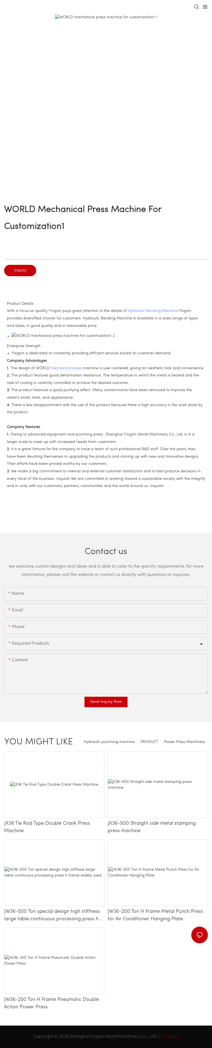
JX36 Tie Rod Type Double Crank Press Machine (47, 827)
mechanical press (66, 368)
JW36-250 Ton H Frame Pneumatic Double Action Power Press (51, 1003)
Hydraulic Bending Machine (152, 311)
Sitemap (170, 1036)
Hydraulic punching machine (109, 742)
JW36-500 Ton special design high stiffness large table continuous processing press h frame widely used (52, 916)
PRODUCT (149, 742)
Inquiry (20, 270)
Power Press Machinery (184, 742)
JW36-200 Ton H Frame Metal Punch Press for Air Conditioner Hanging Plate (155, 915)
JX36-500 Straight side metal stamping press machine (152, 827)
